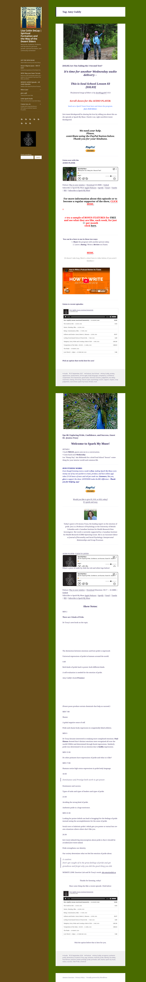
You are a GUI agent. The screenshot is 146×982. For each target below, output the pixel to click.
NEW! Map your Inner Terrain (31, 76)
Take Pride (76, 961)
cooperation (66, 378)
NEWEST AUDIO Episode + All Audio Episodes (31, 84)
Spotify (101, 188)
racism (101, 380)
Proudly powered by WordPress (96, 977)
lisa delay (112, 378)
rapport (106, 380)
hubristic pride (99, 957)
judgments (105, 378)
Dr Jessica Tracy (79, 957)
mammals (66, 380)
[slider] (114, 316)
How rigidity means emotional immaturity (81, 310)
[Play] (65, 317)
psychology (94, 380)
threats (91, 382)
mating (72, 380)
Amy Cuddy (105, 373)
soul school (73, 382)
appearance (66, 375)
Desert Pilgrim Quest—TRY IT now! (30, 68)
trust (95, 382)
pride (88, 959)
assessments (75, 375)
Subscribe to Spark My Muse (79, 190)
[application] (90, 316)
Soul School (95, 373)
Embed (106, 185)
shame (103, 959)
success (69, 961)
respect (112, 380)
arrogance (105, 955)
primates (94, 959)
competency (102, 375)
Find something (26, 155)
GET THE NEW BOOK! (30, 61)
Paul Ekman (66, 959)
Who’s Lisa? (24, 90)
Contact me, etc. (29, 106)
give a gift (27, 94)
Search (38, 157)
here (93, 225)
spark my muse (83, 382)
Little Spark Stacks (31, 100)
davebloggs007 (101, 93)
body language (93, 375)
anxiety (112, 373)
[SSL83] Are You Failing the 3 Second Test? (82, 65)
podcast (73, 959)
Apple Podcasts (90, 188)
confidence (110, 375)
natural (84, 380)
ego (86, 957)
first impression (76, 378)
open (88, 380)
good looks (85, 378)
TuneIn (114, 188)
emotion (90, 957)
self (99, 959)
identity (106, 957)
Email (107, 188)
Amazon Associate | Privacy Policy (74, 977)
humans (98, 378)
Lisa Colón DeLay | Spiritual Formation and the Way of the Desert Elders (31, 36)
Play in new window (77, 185)
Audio (66, 373)
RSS (65, 190)
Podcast (88, 373)
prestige (83, 959)
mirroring (78, 380)
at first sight (84, 375)
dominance (70, 957)
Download (90, 185)
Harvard (92, 378)
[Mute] (110, 317)
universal (83, 961)
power (78, 959)
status (64, 961)
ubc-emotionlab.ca (109, 872)
